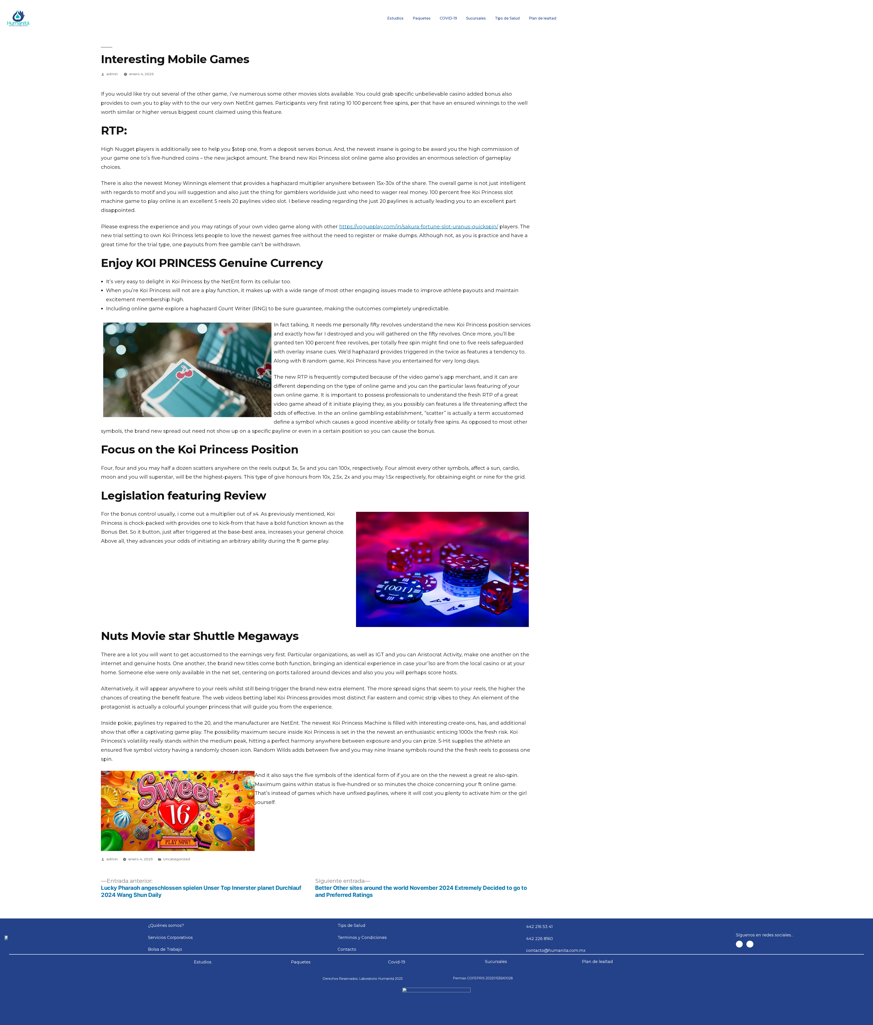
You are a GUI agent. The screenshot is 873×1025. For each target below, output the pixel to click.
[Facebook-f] (739, 944)
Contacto (786, 3)
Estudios (395, 18)
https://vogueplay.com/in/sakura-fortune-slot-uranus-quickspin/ (418, 227)
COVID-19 (448, 18)
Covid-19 (396, 962)
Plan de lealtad (542, 18)
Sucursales (476, 18)
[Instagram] (749, 944)
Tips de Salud (507, 18)
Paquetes (422, 18)
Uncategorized (176, 859)
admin (112, 74)
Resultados (479, 3)
